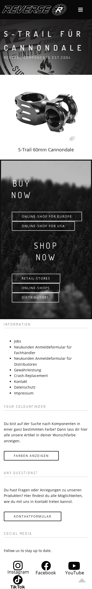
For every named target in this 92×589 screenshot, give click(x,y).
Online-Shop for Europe (47, 216)
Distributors (35, 297)
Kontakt (20, 381)
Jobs (17, 341)
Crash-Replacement (31, 375)
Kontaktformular (32, 516)
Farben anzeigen (31, 456)
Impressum (23, 393)
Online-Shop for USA (43, 226)
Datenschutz (25, 387)
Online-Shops (36, 288)
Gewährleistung (27, 369)
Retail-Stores (36, 278)
